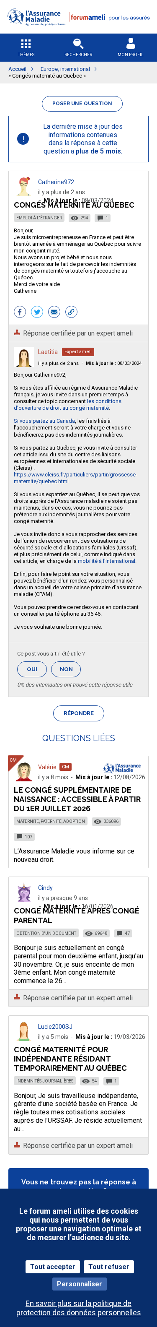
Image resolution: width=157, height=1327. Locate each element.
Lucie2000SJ (55, 1026)
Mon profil (131, 54)
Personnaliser (79, 1284)
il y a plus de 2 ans (58, 363)
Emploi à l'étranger (39, 218)
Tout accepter (52, 1267)
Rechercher (78, 54)
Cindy (45, 888)
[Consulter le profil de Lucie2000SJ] (24, 1039)
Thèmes (26, 54)
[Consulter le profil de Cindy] (24, 900)
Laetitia (48, 352)
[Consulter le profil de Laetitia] (24, 365)
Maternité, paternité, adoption (50, 821)
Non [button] (70, 671)
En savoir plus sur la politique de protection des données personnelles (78, 1308)
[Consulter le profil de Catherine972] (24, 194)
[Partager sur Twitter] (37, 313)
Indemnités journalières (44, 1081)
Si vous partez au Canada (44, 421)
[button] (78, 31)
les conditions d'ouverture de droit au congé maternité (67, 404)
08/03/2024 (114, 363)
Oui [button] (37, 669)
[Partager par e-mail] (54, 313)
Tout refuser (108, 1267)
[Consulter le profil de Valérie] (24, 779)
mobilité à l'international (106, 561)
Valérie (47, 767)
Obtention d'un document (46, 933)
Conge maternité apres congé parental (76, 915)
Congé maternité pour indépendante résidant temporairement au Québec (70, 1058)
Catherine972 (56, 182)
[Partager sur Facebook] (20, 313)
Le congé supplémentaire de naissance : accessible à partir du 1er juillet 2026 (77, 799)
